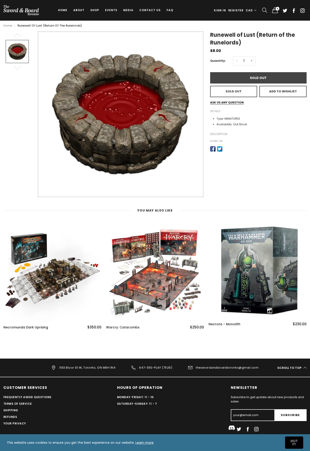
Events (111, 10)
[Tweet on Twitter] (219, 149)
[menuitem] (62, 10)
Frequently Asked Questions (27, 397)
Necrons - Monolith (224, 324)
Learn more (144, 442)
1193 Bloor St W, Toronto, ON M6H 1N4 (87, 367)
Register (236, 10)
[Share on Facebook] (213, 149)
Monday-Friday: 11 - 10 (135, 397)
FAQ (170, 10)
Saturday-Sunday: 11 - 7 (137, 404)
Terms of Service (17, 404)
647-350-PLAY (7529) (155, 367)
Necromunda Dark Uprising (25, 327)
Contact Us (150, 10)
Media (128, 10)
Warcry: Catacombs (123, 327)
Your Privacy (14, 423)
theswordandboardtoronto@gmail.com (227, 367)
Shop (94, 10)
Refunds (10, 417)
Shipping (10, 410)
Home (62, 10)
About (78, 10)
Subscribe (290, 415)
